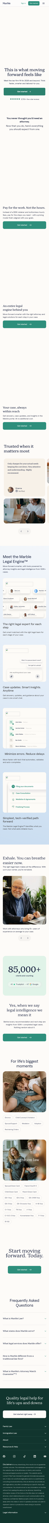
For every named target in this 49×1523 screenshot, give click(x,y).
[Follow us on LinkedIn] (35, 1456)
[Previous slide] (21, 531)
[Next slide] (28, 531)
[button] (24, 91)
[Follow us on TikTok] (24, 1456)
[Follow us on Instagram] (14, 1456)
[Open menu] (43, 3)
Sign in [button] (23, 3)
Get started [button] (34, 3)
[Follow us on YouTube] (45, 1456)
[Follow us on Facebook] (4, 1456)
